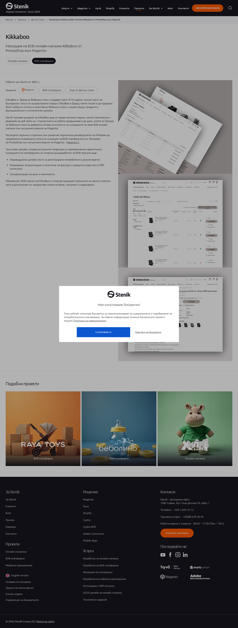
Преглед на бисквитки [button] (148, 332)
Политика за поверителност (89, 320)
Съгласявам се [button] (103, 332)
